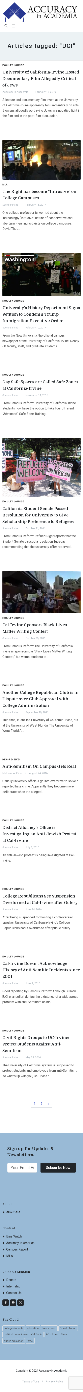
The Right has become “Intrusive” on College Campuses (39, 194)
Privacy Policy (54, 1381)
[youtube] (13, 1302)
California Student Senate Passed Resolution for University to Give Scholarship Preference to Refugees (38, 515)
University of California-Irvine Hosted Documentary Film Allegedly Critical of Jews (40, 78)
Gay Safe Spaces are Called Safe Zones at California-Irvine (40, 385)
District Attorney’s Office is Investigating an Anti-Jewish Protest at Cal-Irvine (39, 834)
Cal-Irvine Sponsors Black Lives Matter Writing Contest (34, 628)
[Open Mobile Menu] (13, 26)
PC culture (51, 1334)
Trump (64, 1334)
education (33, 1328)
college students (13, 1328)
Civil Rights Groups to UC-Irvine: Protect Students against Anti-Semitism (35, 1044)
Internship (13, 1286)
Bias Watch (14, 1236)
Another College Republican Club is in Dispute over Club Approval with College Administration (40, 699)
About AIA (13, 1212)
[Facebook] (5, 1302)
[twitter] (20, 1302)
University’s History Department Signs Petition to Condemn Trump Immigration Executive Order (41, 314)
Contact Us (14, 1293)
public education (13, 1340)
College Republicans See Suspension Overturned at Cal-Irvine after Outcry (40, 899)
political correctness (16, 1334)
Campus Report (17, 1249)
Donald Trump (68, 1328)
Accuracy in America (20, 1243)
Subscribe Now (58, 1167)
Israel (30, 1340)
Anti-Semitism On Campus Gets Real (39, 766)
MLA (9, 1256)
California (36, 1334)
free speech (49, 1328)
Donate (11, 1280)
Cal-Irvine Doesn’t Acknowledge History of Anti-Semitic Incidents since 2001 (41, 970)
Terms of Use (30, 1381)
